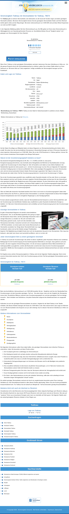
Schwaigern (7, 485)
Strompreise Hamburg (9, 448)
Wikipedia (25, 117)
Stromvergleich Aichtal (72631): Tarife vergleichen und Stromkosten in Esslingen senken (25, 480)
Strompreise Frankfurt (9, 457)
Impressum (51, 509)
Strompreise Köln (8, 454)
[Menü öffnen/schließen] (66, 3)
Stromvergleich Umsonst (25, 509)
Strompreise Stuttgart (9, 459)
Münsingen (7, 493)
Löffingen (6, 488)
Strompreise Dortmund (9, 465)
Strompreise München (9, 451)
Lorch (5, 491)
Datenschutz (58, 509)
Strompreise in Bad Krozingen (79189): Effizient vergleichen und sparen (21, 474)
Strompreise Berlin (8, 445)
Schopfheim (7, 477)
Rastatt (5, 482)
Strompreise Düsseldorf (10, 462)
